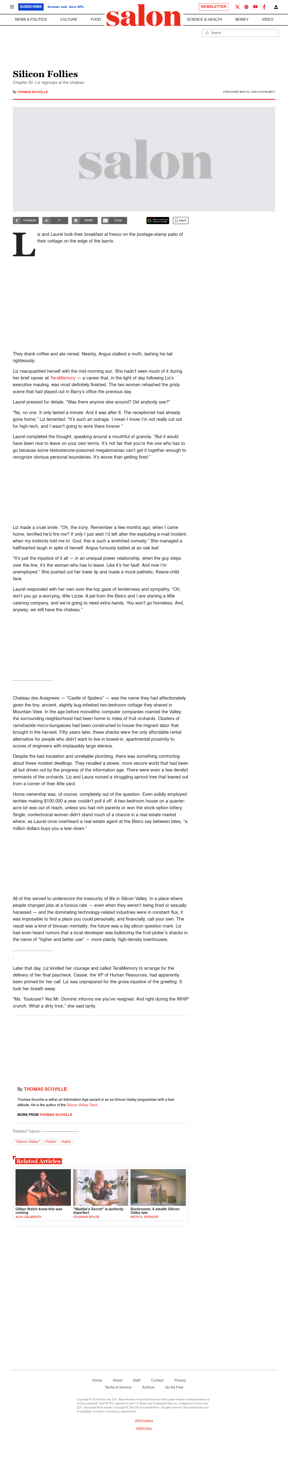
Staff (136, 1380)
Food (96, 20)
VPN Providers (144, 1421)
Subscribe (31, 7)
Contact (157, 1380)
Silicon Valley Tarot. (82, 1105)
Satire (66, 1142)
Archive (148, 1387)
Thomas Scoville (32, 92)
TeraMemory (62, 378)
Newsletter (213, 7)
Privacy (180, 1380)
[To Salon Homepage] (144, 15)
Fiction (50, 1142)
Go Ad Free (174, 1387)
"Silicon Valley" (27, 1142)
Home (97, 1380)
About (117, 1380)
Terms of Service (118, 1387)
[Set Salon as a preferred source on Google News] (157, 220)
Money (242, 20)
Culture (68, 20)
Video (267, 20)
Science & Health (204, 20)
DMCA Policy (144, 1428)
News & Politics (31, 20)
